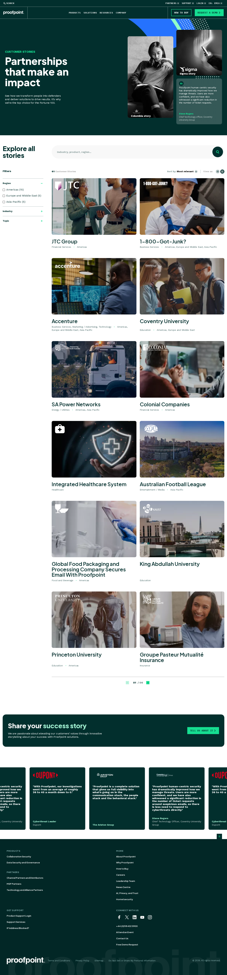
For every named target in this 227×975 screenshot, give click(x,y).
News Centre (123, 887)
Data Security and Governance (23, 862)
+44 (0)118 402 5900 (127, 926)
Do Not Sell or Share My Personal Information (132, 960)
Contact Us (122, 938)
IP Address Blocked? (18, 928)
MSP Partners (14, 883)
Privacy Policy (82, 960)
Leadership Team (125, 881)
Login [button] (200, 3)
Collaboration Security (19, 856)
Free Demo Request (127, 944)
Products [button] (75, 12)
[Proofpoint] (15, 13)
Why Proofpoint (125, 862)
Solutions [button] (90, 12)
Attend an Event (125, 932)
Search (10, 3)
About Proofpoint (126, 856)
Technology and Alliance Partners (25, 890)
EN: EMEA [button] (214, 3)
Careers (120, 875)
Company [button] (121, 12)
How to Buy (122, 868)
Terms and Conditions (59, 960)
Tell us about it (201, 730)
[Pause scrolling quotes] (219, 836)
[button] (218, 172)
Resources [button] (106, 12)
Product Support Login (19, 915)
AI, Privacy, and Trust (127, 893)
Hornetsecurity (124, 899)
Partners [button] (171, 3)
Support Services (16, 922)
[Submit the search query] (217, 152)
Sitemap (99, 960)
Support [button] (186, 3)
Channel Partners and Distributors (25, 878)
